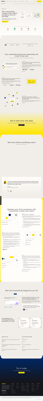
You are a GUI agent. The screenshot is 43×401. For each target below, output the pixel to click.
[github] (4, 390)
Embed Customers (23, 388)
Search (35, 1)
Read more (3, 341)
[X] (3, 390)
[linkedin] (2, 390)
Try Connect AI (21, 372)
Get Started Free (4, 21)
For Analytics (14, 3)
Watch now (23, 350)
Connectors (24, 3)
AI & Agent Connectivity (23, 387)
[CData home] (3, 1)
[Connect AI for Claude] (8, 28)
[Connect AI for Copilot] (28, 28)
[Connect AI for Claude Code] (21, 28)
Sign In (37, 3)
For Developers (21, 3)
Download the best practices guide (26, 269)
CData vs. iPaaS (23, 389)
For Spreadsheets (17, 3)
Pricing (32, 3)
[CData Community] (5, 390)
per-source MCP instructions (9, 243)
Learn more (23, 71)
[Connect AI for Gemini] (35, 28)
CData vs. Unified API (24, 390)
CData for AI (26, 1)
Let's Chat (38, 1)
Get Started (39, 3)
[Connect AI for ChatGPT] (14, 28)
